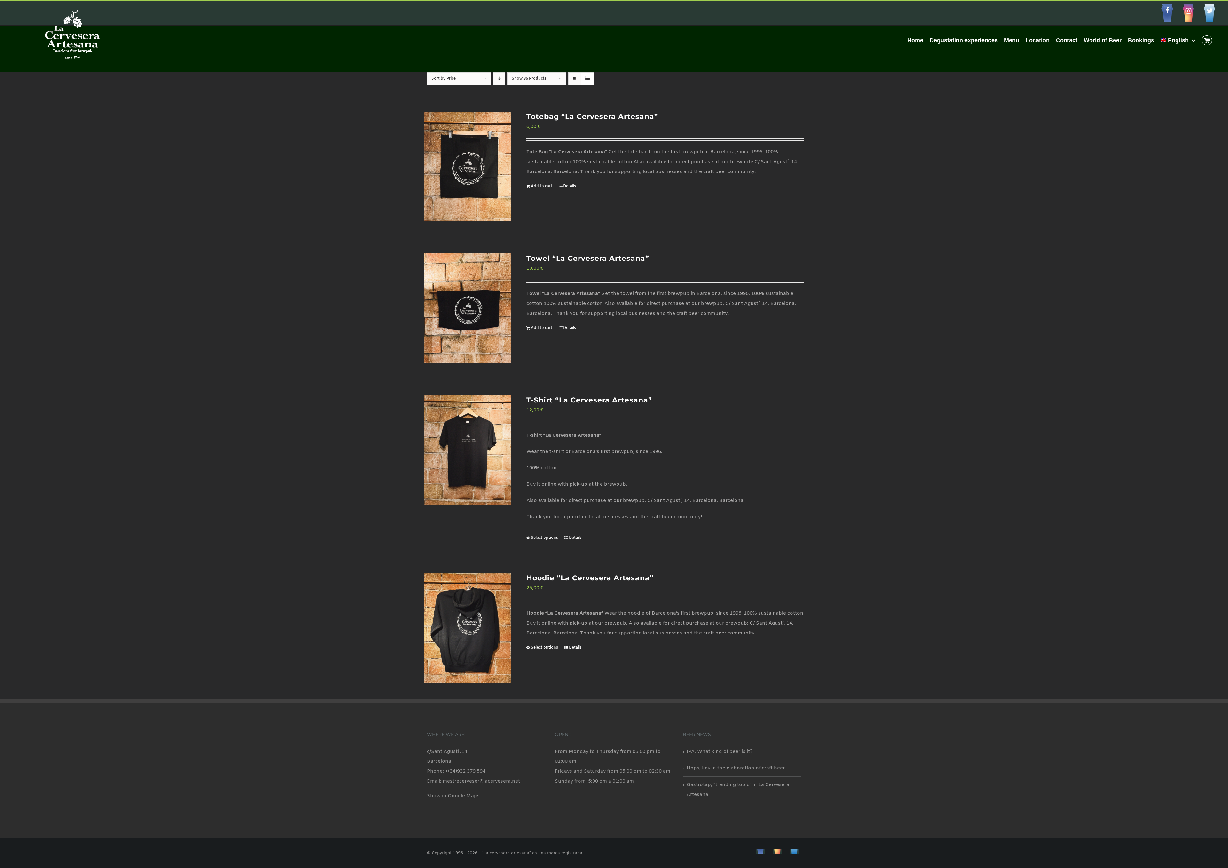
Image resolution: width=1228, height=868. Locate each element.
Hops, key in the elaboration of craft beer (736, 768)
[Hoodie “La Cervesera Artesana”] (467, 627)
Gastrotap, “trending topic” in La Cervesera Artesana (738, 790)
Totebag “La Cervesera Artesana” (592, 116)
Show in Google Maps (453, 796)
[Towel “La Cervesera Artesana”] (467, 308)
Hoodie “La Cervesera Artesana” (590, 578)
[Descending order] (499, 78)
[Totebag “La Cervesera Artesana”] (467, 166)
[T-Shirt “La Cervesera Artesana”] (467, 450)
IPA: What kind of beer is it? (719, 751)
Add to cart (541, 186)
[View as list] (587, 79)
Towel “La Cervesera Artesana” (587, 258)
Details (569, 186)
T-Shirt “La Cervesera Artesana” (589, 400)
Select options (544, 537)
